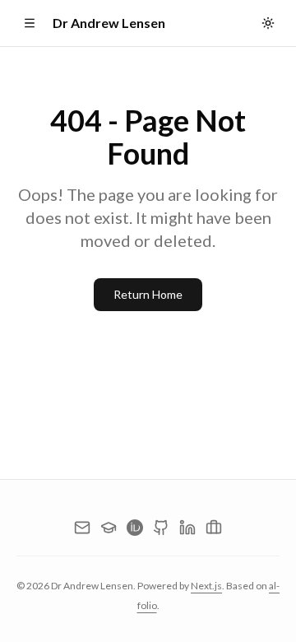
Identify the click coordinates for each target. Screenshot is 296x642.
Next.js (206, 585)
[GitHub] (161, 527)
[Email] (82, 527)
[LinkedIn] (187, 527)
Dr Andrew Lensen (109, 22)
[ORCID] (135, 527)
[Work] (214, 527)
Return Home (148, 294)
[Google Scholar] (108, 527)
